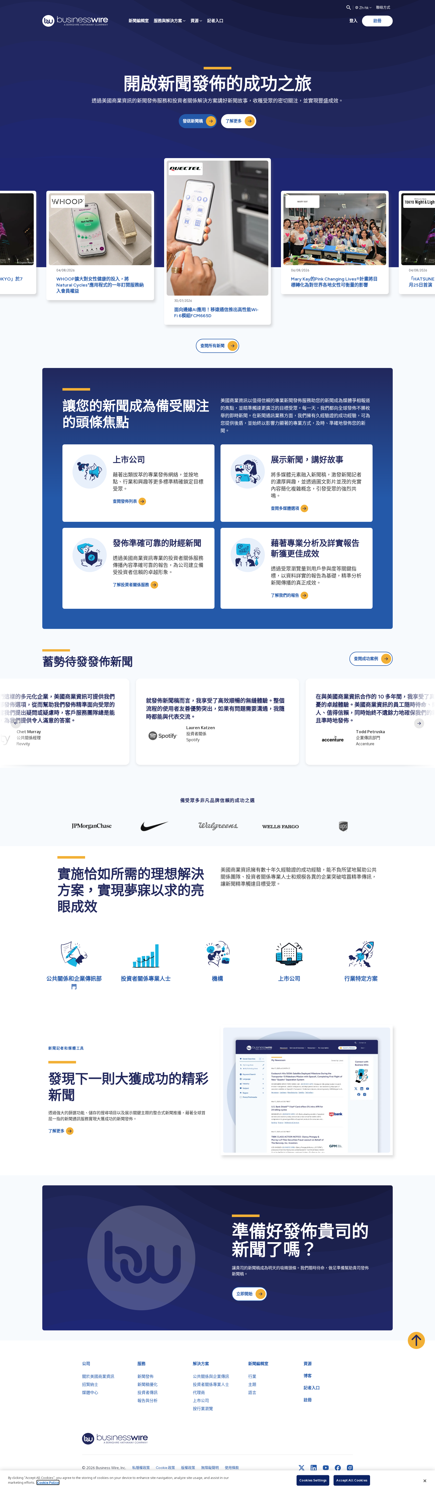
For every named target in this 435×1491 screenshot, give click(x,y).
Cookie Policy (48, 1482)
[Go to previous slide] (16, 723)
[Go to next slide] (419, 723)
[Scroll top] (416, 1340)
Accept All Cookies (351, 1480)
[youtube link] (326, 1467)
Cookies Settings (313, 1480)
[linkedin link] (314, 1468)
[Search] (348, 7)
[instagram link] (350, 1468)
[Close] (424, 1480)
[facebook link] (338, 1468)
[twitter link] (302, 1468)
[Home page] (75, 21)
